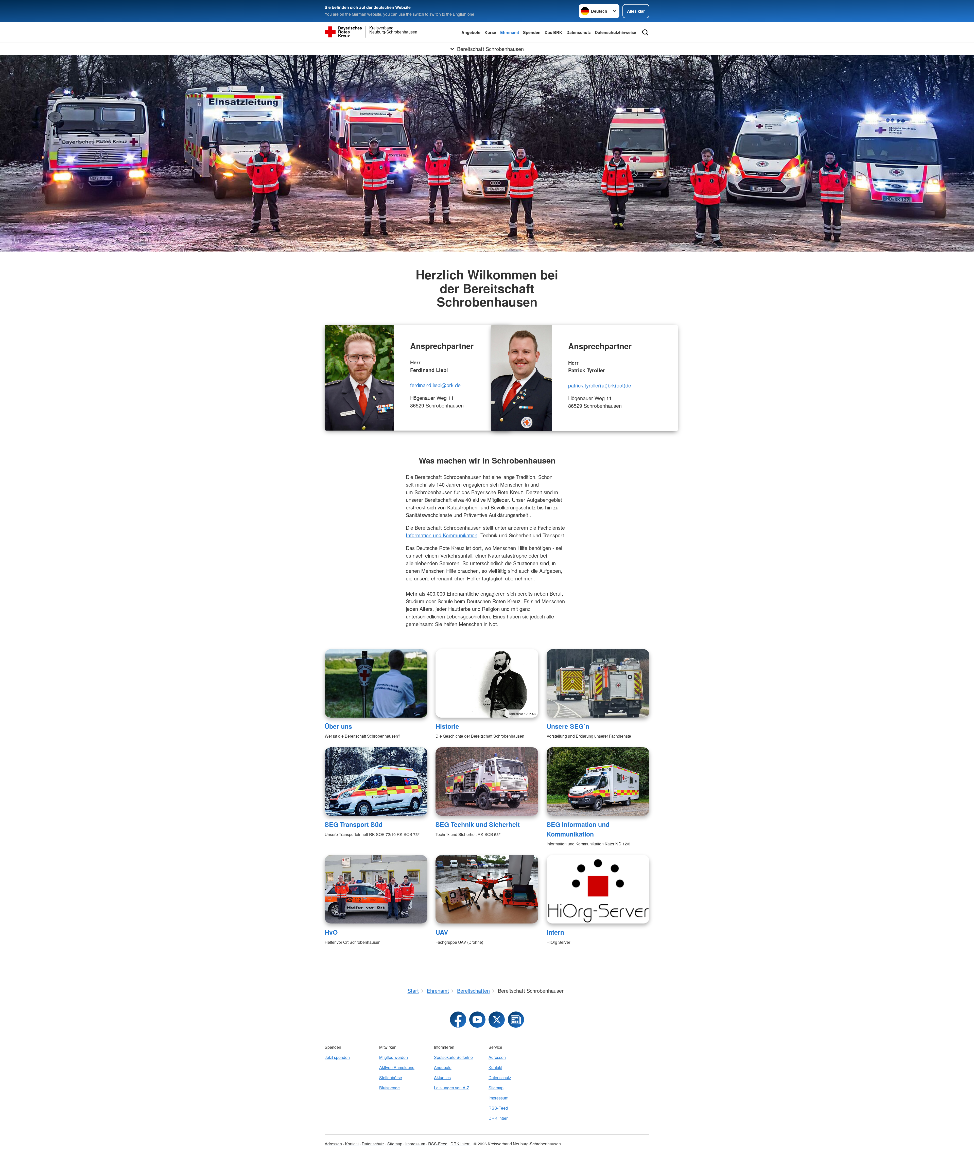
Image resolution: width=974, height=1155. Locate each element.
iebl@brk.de (447, 385)
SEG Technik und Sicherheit (478, 824)
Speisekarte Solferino (453, 1057)
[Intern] (598, 889)
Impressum (498, 1098)
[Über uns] (376, 683)
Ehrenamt (509, 32)
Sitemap (496, 1088)
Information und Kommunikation (441, 535)
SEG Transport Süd (353, 824)
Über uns (338, 726)
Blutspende (389, 1088)
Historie (447, 726)
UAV (442, 932)
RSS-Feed (498, 1108)
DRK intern (499, 1118)
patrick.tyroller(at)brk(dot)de (599, 385)
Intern (555, 932)
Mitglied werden (393, 1057)
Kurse (490, 32)
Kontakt (495, 1067)
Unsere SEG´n (568, 726)
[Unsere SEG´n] (598, 683)
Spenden (532, 32)
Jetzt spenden (337, 1057)
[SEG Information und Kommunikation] (598, 781)
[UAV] (487, 889)
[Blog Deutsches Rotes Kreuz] (516, 1019)
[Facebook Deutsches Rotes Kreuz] (458, 1019)
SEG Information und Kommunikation (578, 829)
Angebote (470, 32)
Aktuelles (442, 1077)
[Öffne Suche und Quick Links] (645, 32)
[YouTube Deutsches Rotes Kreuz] (477, 1019)
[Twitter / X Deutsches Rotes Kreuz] (497, 1019)
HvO (331, 932)
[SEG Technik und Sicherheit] (487, 781)
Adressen (497, 1057)
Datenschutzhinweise (615, 32)
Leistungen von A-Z (451, 1088)
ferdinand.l (422, 385)
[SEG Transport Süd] (376, 781)
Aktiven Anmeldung (396, 1067)
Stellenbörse (390, 1077)
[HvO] (376, 889)
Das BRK (553, 32)
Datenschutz (578, 32)
